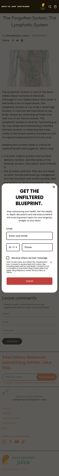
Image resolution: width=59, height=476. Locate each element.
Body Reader (23, 6)
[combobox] (13, 247)
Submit (29, 281)
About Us (5, 6)
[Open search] (50, 6)
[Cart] (55, 6)
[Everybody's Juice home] (43, 6)
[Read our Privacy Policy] (51, 262)
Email (9, 228)
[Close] (53, 186)
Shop (13, 6)
